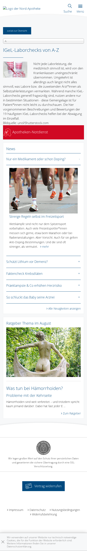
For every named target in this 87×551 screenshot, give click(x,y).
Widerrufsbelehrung (44, 514)
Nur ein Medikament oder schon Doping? (36, 159)
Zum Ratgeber (72, 413)
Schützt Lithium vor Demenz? (27, 261)
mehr (45, 246)
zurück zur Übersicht (17, 30)
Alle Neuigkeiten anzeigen (64, 308)
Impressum (16, 510)
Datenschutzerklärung (19, 546)
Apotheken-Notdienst (29, 132)
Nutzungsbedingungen (66, 510)
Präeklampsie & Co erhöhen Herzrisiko (34, 285)
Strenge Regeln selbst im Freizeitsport (36, 216)
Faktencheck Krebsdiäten (24, 273)
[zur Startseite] (21, 8)
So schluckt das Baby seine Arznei (30, 297)
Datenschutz (38, 510)
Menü (80, 11)
